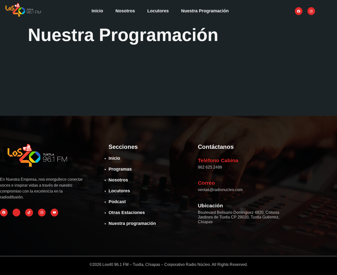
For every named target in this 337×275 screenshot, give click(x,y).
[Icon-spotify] (16, 212)
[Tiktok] (29, 212)
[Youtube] (54, 212)
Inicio (97, 10)
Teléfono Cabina (218, 160)
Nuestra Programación (205, 10)
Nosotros (125, 10)
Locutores (158, 10)
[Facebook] (298, 11)
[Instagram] (311, 11)
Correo (206, 183)
